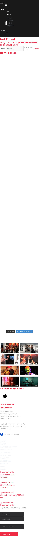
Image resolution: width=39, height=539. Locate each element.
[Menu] (7, 33)
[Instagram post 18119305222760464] (19, 159)
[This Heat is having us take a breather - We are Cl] (19, 272)
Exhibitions (6, 449)
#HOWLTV (13, 341)
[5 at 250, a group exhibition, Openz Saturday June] (19, 295)
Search (9, 18)
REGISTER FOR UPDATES (27, 337)
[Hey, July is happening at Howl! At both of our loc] (19, 204)
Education (5, 455)
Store (3, 469)
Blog (2, 466)
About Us (5, 463)
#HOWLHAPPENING (17, 55)
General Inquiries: (7, 404)
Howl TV (4, 458)
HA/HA (3, 444)
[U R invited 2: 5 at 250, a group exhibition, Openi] (19, 317)
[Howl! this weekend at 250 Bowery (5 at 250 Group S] (19, 91)
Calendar (5, 452)
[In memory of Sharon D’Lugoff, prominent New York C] (19, 250)
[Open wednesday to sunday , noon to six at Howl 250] (19, 227)
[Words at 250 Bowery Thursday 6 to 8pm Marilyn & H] (19, 137)
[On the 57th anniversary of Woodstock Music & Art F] (19, 69)
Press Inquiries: (6, 407)
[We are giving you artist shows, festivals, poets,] (19, 182)
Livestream (6, 461)
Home (3, 441)
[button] (36, 48)
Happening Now (8, 447)
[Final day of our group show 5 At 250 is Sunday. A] (19, 114)
